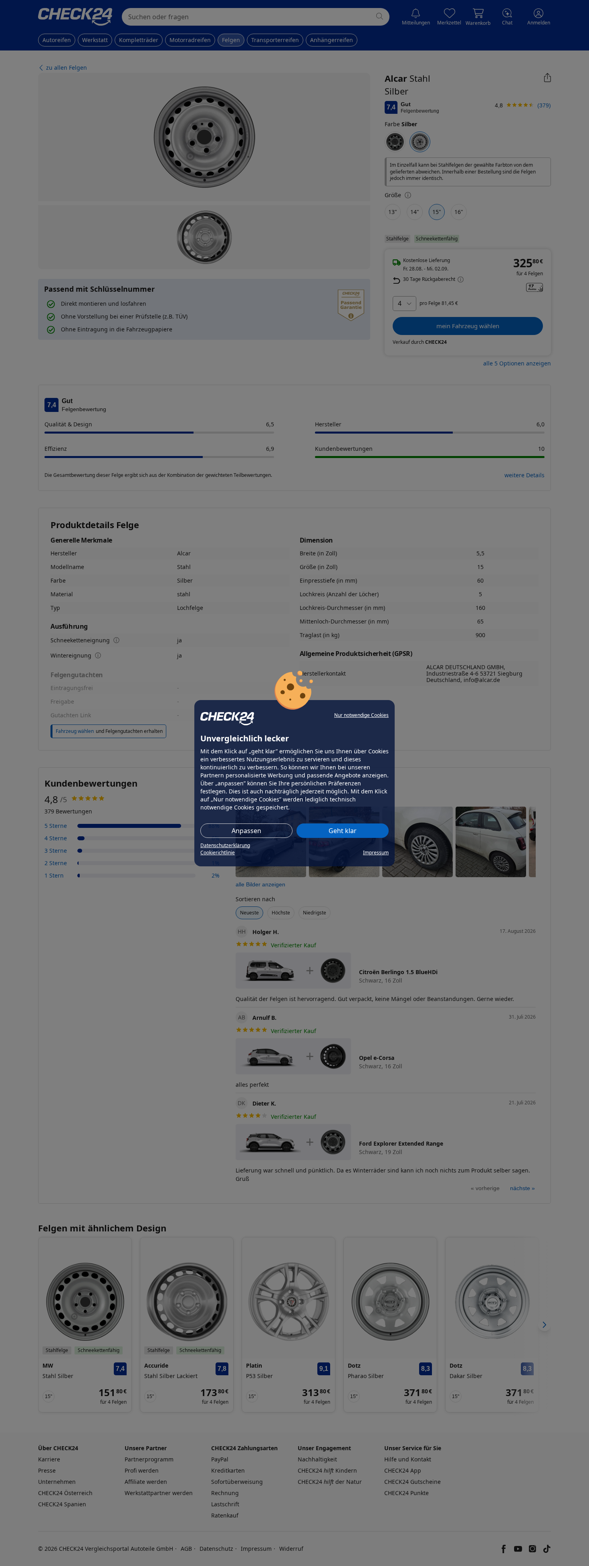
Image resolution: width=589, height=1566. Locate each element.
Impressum (376, 852)
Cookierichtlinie (217, 852)
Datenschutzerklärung (225, 845)
